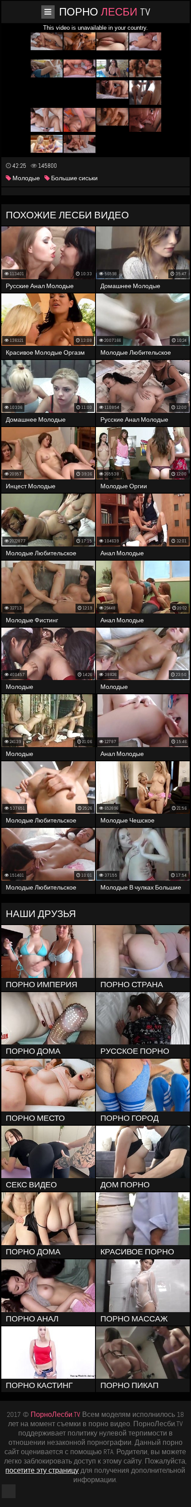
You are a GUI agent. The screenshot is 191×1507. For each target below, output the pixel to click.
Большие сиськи (74, 178)
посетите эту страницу (42, 1470)
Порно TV (104, 12)
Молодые (25, 178)
